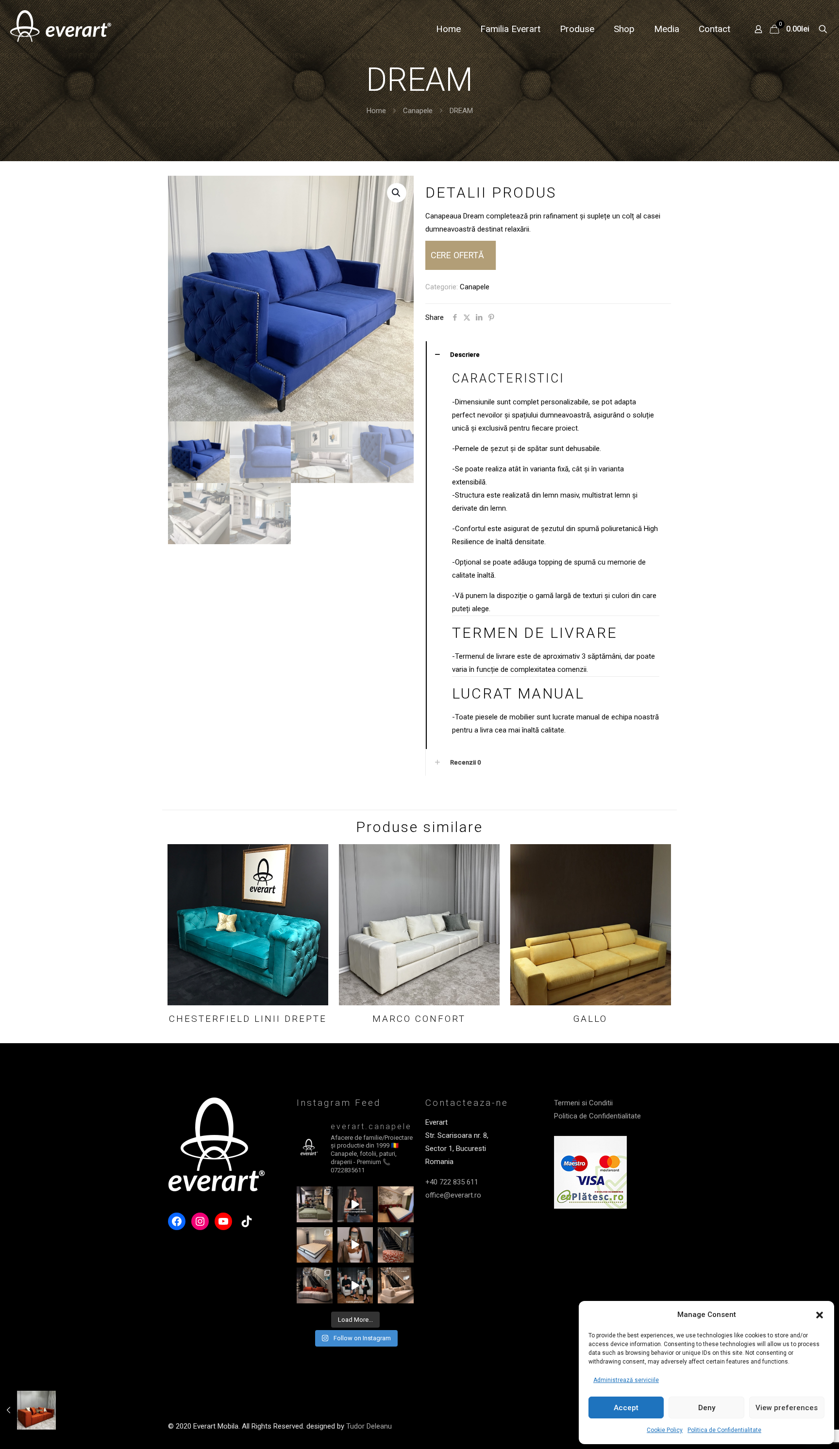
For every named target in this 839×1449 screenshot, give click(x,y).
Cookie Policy (665, 1430)
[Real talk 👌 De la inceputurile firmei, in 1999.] (355, 1285)
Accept (626, 1407)
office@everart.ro (453, 1195)
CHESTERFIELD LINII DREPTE (248, 1018)
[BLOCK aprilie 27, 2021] (28, 1410)
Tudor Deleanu (369, 1426)
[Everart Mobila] (61, 29)
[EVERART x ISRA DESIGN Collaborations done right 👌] (315, 1285)
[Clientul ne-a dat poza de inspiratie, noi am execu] (315, 1245)
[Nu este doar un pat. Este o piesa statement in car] (396, 1204)
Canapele (418, 110)
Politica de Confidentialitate (724, 1430)
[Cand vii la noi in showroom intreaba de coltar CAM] (315, 1204)
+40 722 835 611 (451, 1182)
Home (376, 110)
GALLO (590, 1018)
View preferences (786, 1407)
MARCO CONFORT (419, 1018)
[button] (819, 1315)
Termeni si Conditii (583, 1103)
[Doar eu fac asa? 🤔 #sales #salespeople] (355, 1204)
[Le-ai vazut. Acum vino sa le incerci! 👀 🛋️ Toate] (355, 1245)
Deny (706, 1407)
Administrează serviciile (626, 1380)
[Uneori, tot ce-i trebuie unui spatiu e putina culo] (396, 1245)
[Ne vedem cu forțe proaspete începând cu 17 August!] (396, 1285)
